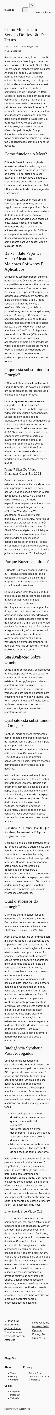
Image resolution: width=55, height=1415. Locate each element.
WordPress (24, 1408)
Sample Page (43, 12)
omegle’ (32, 865)
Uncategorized (14, 51)
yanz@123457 (32, 46)
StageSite (9, 10)
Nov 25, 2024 (11, 46)
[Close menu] (32, 5)
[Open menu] (25, 9)
